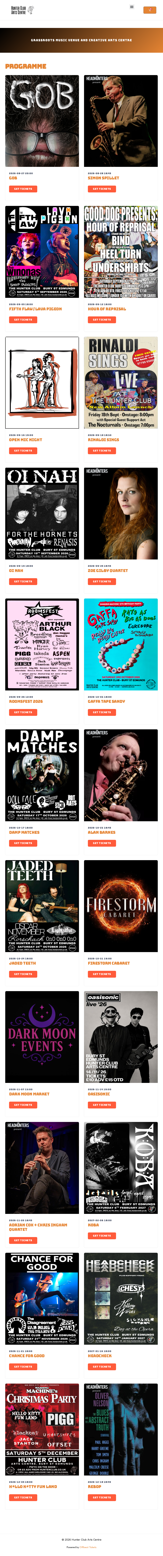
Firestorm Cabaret (109, 963)
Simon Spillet (103, 178)
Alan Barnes (101, 832)
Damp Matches (24, 832)
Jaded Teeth (22, 963)
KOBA (93, 1225)
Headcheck (100, 1355)
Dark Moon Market (29, 1094)
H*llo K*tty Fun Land (33, 1486)
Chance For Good (27, 1355)
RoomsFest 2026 (26, 701)
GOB (13, 178)
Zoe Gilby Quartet (108, 570)
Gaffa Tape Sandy (106, 701)
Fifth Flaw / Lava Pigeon (35, 309)
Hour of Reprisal (107, 309)
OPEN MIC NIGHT (25, 439)
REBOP (94, 1486)
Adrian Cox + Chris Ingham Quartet (38, 1227)
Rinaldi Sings (103, 439)
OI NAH (16, 570)
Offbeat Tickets (87, 1547)
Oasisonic (99, 1094)
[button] (132, 6)
